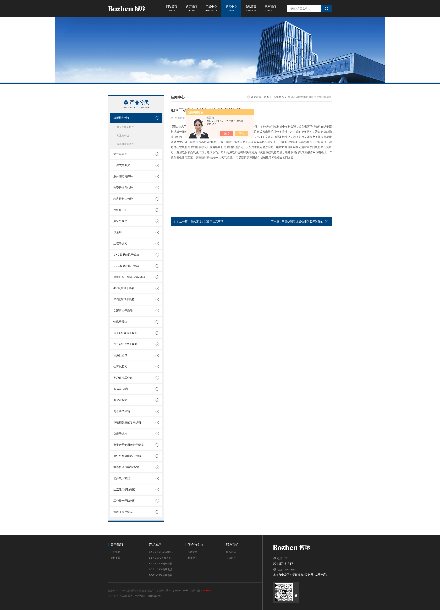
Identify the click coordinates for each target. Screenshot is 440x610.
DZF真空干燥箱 (123, 310)
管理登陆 (140, 595)
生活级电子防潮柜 (124, 489)
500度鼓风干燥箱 (124, 299)
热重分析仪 (123, 135)
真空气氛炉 (120, 221)
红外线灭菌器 (121, 478)
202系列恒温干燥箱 (125, 344)
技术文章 (192, 551)
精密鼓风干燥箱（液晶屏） (129, 277)
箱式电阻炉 (120, 154)
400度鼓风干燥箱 (124, 288)
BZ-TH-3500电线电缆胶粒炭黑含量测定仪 (162, 569)
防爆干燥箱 (120, 433)
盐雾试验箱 (120, 366)
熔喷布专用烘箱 (123, 511)
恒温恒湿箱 (120, 355)
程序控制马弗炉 (123, 198)
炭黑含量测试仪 (125, 144)
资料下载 (115, 557)
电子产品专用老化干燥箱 (128, 444)
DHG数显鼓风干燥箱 (126, 254)
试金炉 (117, 232)
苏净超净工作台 (123, 377)
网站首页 (171, 8)
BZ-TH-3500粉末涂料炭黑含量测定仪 (162, 563)
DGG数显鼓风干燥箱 (126, 265)
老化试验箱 (120, 400)
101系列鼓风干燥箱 (125, 332)
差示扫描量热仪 (125, 127)
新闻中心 (231, 8)
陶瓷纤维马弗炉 (123, 187)
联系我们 (270, 8)
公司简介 (115, 551)
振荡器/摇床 (120, 388)
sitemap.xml (154, 595)
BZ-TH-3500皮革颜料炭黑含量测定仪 (162, 575)
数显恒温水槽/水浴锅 (126, 467)
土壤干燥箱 (120, 243)
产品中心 (211, 8)
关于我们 (191, 8)
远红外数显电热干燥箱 (127, 455)
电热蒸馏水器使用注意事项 (206, 221)
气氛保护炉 (120, 209)
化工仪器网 (126, 595)
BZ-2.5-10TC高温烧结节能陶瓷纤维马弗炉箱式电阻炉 (162, 551)
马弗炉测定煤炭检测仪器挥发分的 (302, 221)
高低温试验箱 (121, 411)
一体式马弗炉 (121, 165)
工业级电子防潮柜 (124, 500)
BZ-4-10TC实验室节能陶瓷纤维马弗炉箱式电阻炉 (162, 557)
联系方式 (231, 551)
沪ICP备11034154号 (177, 590)
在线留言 (250, 8)
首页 (266, 97)
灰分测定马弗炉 (123, 176)
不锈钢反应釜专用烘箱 (127, 422)
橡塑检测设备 (121, 117)
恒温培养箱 (120, 321)
